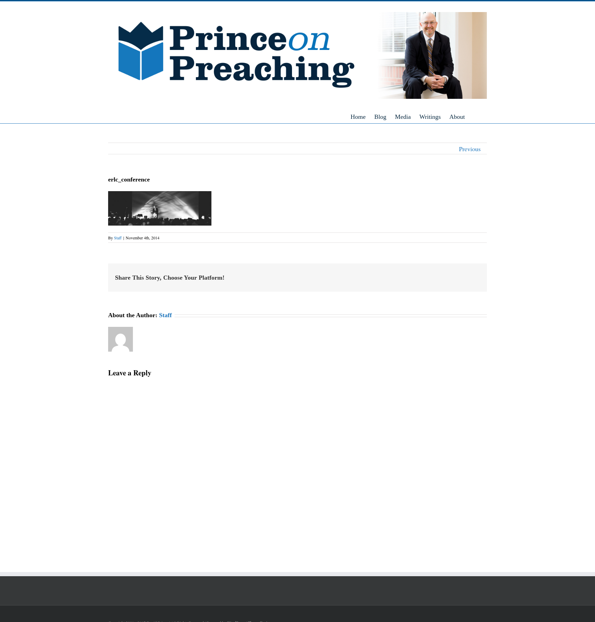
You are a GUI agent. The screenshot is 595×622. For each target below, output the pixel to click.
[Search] (484, 116)
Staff (118, 237)
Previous (470, 149)
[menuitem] (362, 116)
